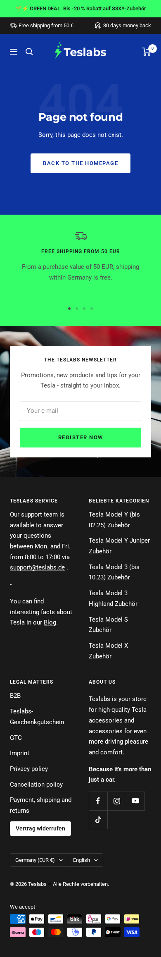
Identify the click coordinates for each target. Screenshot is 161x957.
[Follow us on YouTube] (135, 801)
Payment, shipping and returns (40, 805)
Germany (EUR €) (35, 860)
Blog (50, 622)
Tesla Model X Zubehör (108, 651)
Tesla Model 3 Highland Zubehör (113, 598)
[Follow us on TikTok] (98, 819)
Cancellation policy (36, 784)
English (81, 860)
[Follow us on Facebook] (98, 801)
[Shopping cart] (146, 52)
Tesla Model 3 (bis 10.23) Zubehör (114, 572)
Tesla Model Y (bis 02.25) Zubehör (114, 520)
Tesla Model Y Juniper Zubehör (119, 546)
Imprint (19, 753)
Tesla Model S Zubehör (108, 625)
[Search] (29, 51)
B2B (15, 695)
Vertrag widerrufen (40, 828)
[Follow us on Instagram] (116, 801)
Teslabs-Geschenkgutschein (37, 717)
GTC (16, 738)
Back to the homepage (80, 163)
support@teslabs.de (37, 567)
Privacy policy (29, 769)
